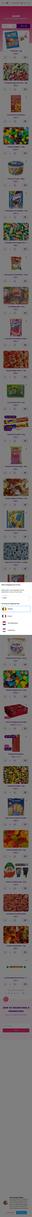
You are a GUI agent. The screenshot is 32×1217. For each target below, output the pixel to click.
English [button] (5, 598)
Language (5, 595)
